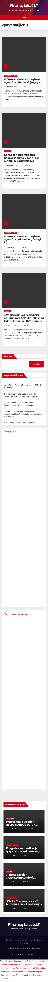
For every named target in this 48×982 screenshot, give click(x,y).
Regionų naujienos (24, 975)
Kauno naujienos (7, 975)
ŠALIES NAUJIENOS (10, 75)
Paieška (8, 356)
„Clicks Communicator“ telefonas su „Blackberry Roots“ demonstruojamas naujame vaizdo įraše (23, 414)
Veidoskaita (5, 972)
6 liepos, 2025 (12, 87)
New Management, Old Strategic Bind (20, 423)
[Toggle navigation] (24, 17)
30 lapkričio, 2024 (14, 166)
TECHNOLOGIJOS (12, 898)
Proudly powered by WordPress (17, 940)
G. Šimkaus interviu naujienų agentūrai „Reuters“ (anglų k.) (22, 81)
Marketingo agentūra (17, 961)
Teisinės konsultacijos (36, 961)
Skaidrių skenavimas (9, 965)
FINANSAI (7, 151)
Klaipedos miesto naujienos (30, 965)
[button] (45, 17)
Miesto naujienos (7, 968)
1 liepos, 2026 (14, 855)
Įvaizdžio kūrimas (39, 968)
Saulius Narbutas (23, 968)
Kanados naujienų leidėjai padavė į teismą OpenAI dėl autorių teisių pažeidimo (21, 158)
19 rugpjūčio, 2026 (16, 829)
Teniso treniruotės (18, 972)
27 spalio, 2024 (12, 247)
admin (24, 87)
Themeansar (24, 943)
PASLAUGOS (31, 954)
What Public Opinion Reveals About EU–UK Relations (20, 824)
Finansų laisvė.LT (24, 5)
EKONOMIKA (10, 818)
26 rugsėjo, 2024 (13, 326)
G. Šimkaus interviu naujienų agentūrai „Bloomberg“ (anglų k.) (23, 239)
